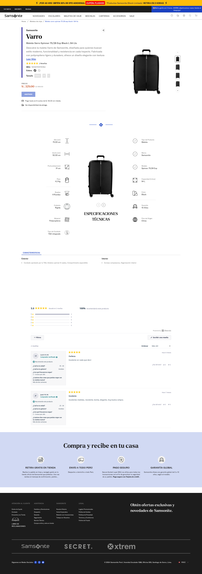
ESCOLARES (54, 16)
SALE (132, 16)
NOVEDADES (39, 16)
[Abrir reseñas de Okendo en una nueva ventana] (162, 330)
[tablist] (101, 253)
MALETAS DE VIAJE (73, 16)
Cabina (37, 76)
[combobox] (181, 562)
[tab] (31, 253)
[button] (36, 63)
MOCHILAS (90, 16)
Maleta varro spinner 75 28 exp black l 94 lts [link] (61, 21)
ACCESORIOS (119, 16)
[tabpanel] (101, 276)
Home (24, 21)
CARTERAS (104, 16)
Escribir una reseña (161, 338)
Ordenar (145, 346)
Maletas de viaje (36, 21)
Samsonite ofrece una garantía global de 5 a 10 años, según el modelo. (161, 473)
